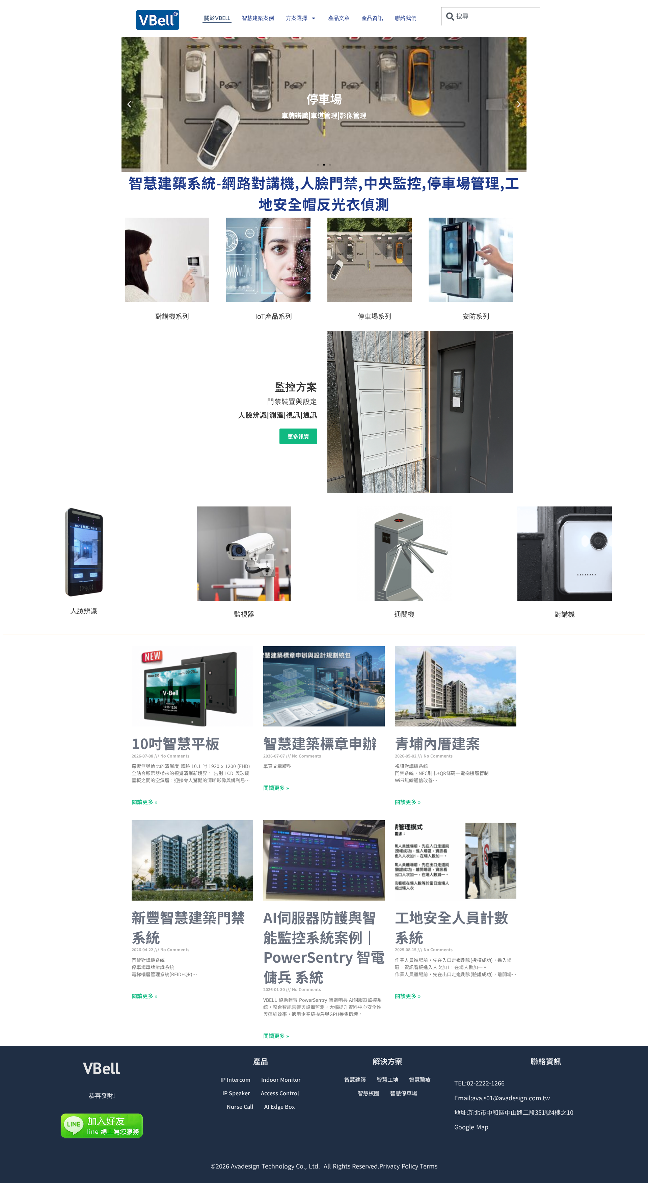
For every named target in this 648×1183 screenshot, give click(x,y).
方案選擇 (296, 18)
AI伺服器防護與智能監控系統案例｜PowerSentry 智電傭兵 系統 (324, 947)
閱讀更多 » (144, 802)
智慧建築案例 (258, 18)
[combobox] (491, 16)
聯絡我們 (405, 18)
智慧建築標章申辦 (320, 743)
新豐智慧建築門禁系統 (188, 927)
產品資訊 (372, 18)
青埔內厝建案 (437, 743)
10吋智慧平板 (175, 743)
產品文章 (339, 18)
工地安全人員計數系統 (451, 927)
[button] (129, 104)
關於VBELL (217, 18)
